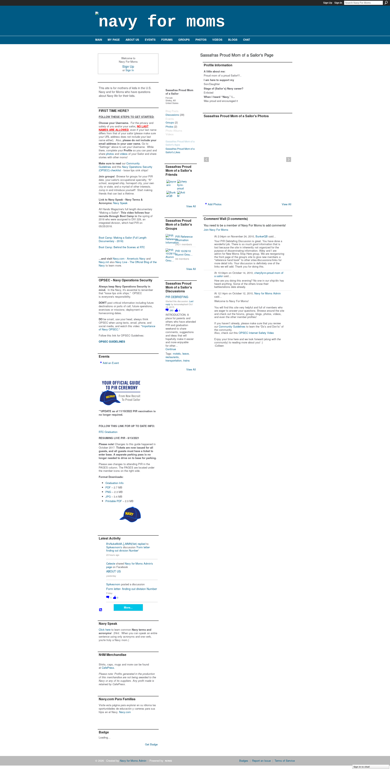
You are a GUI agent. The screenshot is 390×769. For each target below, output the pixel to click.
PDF (108, 487)
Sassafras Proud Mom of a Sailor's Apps (180, 143)
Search (386, 2)
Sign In (338, 2)
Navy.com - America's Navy (129, 258)
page (109, 567)
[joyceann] (171, 185)
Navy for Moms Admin (267, 293)
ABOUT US (113, 571)
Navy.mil (104, 262)
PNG (108, 492)
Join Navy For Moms (216, 230)
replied (141, 544)
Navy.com (125, 712)
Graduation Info (114, 483)
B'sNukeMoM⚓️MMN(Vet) (121, 544)
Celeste (110, 563)
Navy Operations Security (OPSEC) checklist (125, 168)
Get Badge (151, 744)
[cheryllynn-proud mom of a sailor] (182, 185)
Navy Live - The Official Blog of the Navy (128, 263)
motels (177, 353)
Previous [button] (206, 159)
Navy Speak (120, 203)
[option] (247, 159)
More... (128, 607)
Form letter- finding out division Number (128, 549)
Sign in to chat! (361, 767)
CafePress (108, 668)
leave (185, 353)
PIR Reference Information (184, 238)
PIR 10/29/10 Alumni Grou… (184, 252)
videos (124, 154)
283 (172, 310)
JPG (108, 496)
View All (191, 206)
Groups (170, 122)
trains (186, 360)
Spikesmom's (114, 547)
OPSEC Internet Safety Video (256, 333)
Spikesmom (113, 584)
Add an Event (111, 363)
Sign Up (327, 2)
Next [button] (288, 159)
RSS (101, 610)
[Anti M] (182, 196)
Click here (104, 629)
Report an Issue (261, 760)
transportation (174, 360)
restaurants (172, 357)
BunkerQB (262, 236)
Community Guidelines (232, 326)
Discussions (172, 115)
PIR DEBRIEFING (177, 297)
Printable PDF (113, 501)
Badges (243, 760)
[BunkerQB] (171, 196)
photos (110, 154)
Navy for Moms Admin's (139, 563)
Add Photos (215, 204)
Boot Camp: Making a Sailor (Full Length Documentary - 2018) (122, 239)
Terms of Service (285, 760)
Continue (171, 349)
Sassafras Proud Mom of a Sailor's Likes (180, 150)
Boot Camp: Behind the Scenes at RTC (122, 247)
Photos (169, 126)
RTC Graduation (108, 432)
